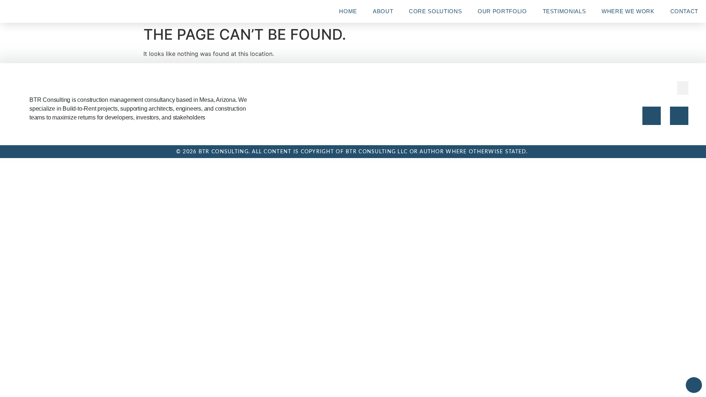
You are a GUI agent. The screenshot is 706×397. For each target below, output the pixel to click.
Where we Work (628, 11)
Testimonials (564, 11)
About (383, 11)
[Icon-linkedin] (679, 116)
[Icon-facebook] (651, 116)
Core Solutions (435, 11)
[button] (683, 88)
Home (348, 11)
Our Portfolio (502, 11)
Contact (684, 11)
